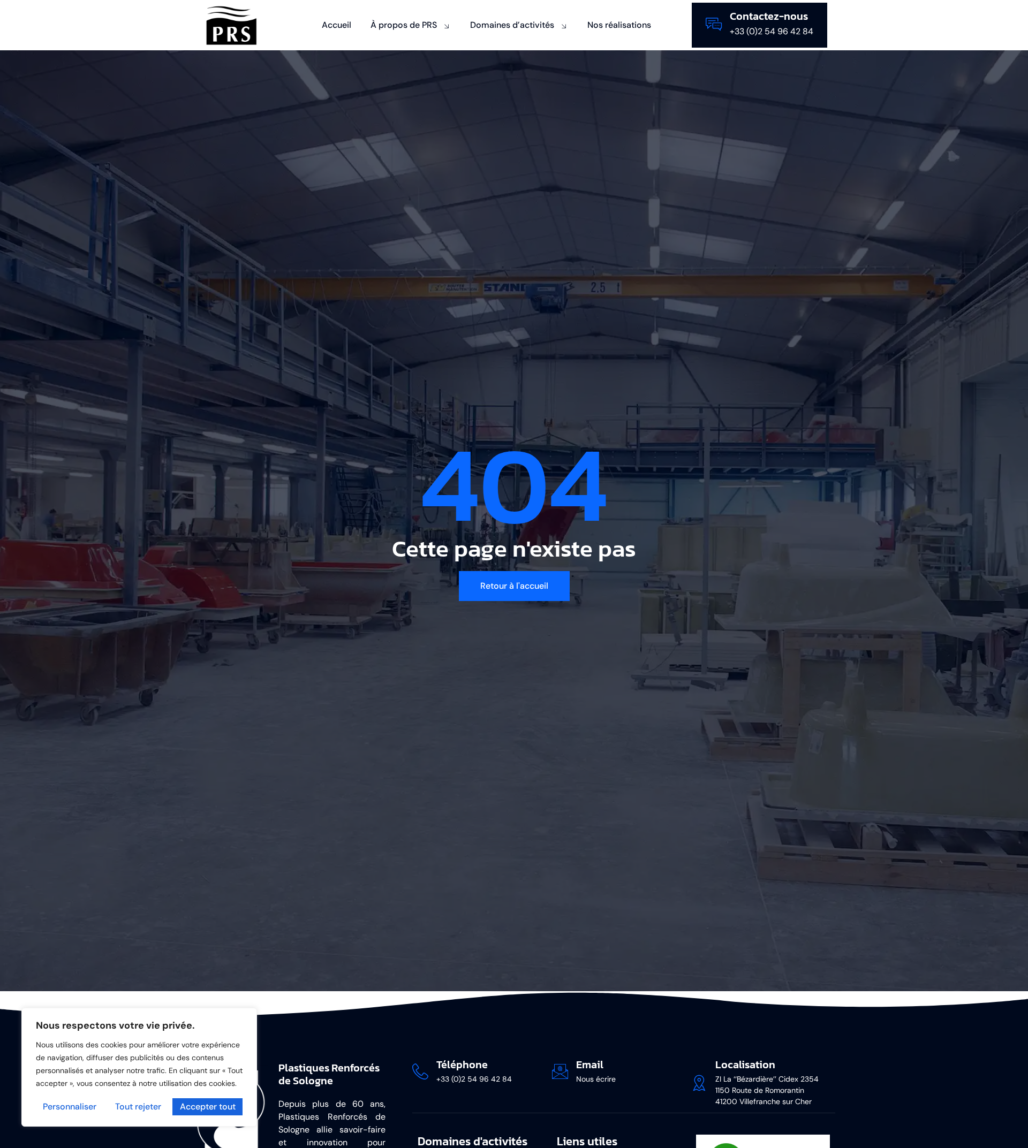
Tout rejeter (138, 1106)
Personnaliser (69, 1106)
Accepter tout (208, 1106)
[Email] (560, 1071)
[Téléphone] (420, 1071)
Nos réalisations (619, 25)
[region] (139, 1067)
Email (589, 1064)
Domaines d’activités (512, 25)
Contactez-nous (769, 16)
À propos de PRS (404, 25)
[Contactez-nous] (714, 24)
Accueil (336, 25)
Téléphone (462, 1064)
